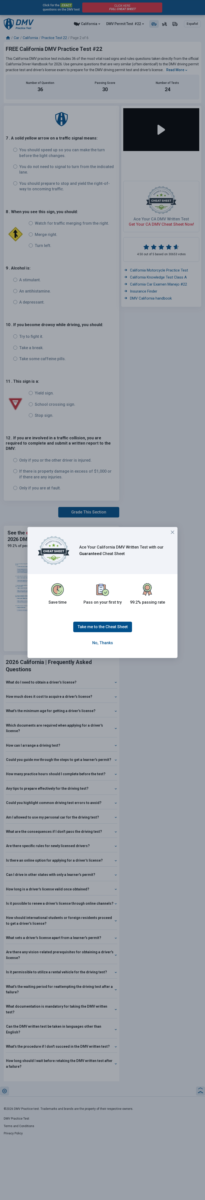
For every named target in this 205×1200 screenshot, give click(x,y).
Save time (57, 602)
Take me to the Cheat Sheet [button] (103, 626)
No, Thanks (102, 642)
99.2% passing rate (147, 602)
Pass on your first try (103, 602)
